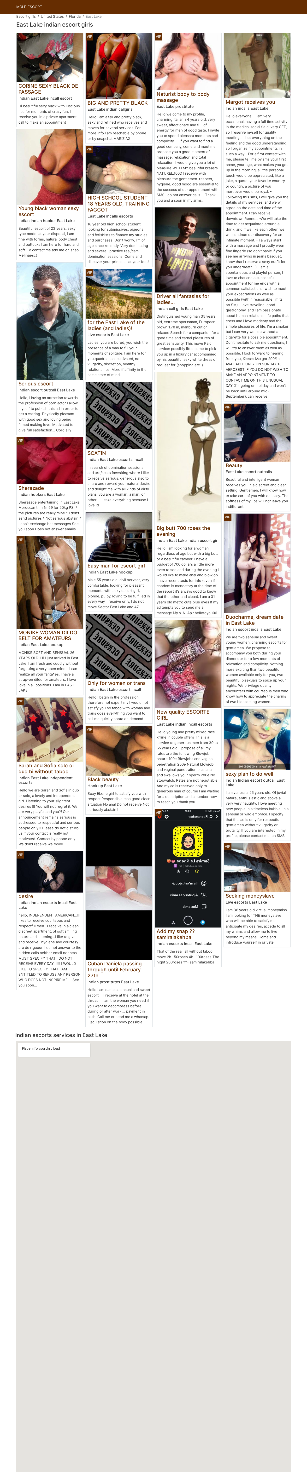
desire (25, 896)
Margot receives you (250, 102)
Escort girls (26, 16)
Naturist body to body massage (183, 97)
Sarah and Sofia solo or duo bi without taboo (46, 768)
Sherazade (31, 488)
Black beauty (103, 779)
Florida (75, 16)
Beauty (234, 465)
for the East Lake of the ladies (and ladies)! (116, 325)
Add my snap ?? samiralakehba (176, 934)
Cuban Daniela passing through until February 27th (115, 970)
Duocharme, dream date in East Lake (254, 620)
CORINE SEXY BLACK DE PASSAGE (48, 89)
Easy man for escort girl (116, 566)
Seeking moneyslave (250, 896)
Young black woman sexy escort (48, 211)
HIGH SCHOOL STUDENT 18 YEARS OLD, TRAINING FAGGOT (119, 204)
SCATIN (97, 453)
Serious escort (35, 384)
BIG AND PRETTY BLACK (118, 103)
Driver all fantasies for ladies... (183, 299)
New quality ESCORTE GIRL (183, 715)
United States (52, 16)
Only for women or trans (117, 683)
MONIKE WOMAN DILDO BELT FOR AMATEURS (47, 635)
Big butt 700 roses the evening (183, 531)
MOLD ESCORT (29, 7)
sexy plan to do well (249, 774)
